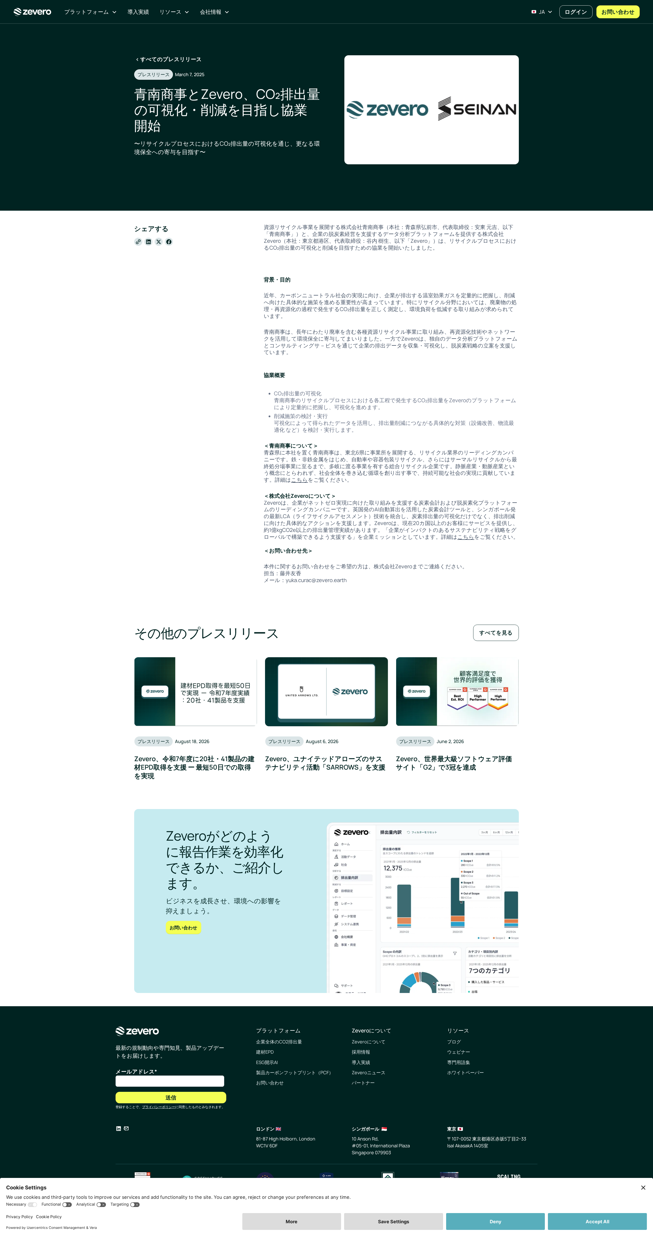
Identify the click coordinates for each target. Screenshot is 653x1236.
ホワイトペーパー (465, 1072)
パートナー (363, 1083)
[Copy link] (138, 242)
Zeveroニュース (368, 1072)
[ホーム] (32, 12)
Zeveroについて (368, 1042)
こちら (299, 479)
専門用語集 (458, 1062)
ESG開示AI (267, 1062)
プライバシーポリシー (158, 1107)
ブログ (454, 1042)
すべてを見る (496, 632)
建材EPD (265, 1052)
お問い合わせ (618, 11)
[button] (90, 12)
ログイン (576, 11)
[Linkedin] (148, 242)
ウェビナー (458, 1052)
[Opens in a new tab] (119, 1129)
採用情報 (361, 1052)
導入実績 (361, 1062)
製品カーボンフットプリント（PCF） (294, 1072)
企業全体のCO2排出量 (279, 1042)
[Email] (126, 1129)
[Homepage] (171, 1031)
